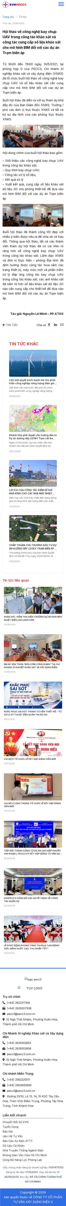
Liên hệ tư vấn (13, 1136)
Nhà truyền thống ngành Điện (23, 1150)
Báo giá (8, 1131)
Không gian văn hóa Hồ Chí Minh (25, 1155)
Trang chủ (8, 16)
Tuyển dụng (10, 1126)
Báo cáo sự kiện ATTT (18, 1141)
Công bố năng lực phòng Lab (22, 1160)
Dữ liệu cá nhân (14, 1145)
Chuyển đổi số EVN (16, 1122)
